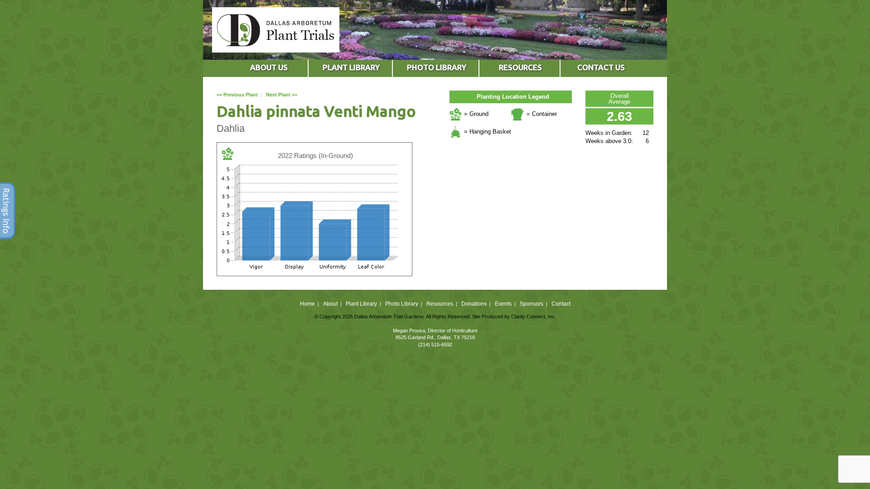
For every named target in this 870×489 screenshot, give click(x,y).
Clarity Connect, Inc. (533, 316)
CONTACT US (601, 67)
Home (307, 304)
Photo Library (401, 304)
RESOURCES (520, 67)
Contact (560, 304)
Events (503, 304)
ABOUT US (269, 67)
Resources (439, 304)
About (330, 304)
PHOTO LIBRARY (436, 67)
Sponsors (531, 304)
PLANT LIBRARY (351, 67)
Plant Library (361, 304)
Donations (474, 304)
